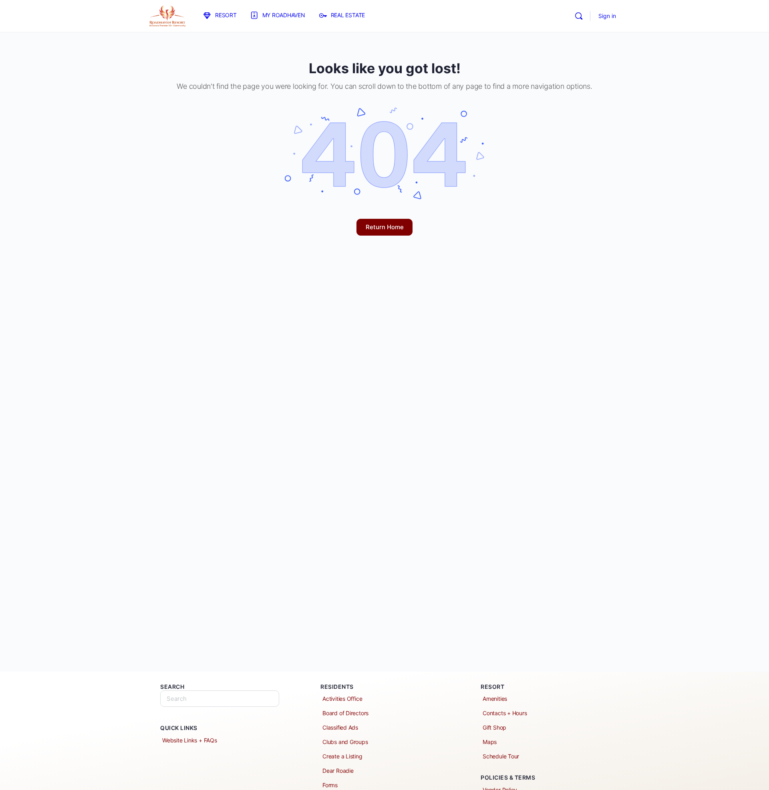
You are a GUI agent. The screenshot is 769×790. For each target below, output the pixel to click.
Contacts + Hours (505, 713)
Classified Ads (340, 727)
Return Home (385, 227)
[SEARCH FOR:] (219, 698)
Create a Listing (342, 756)
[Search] (579, 16)
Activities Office (342, 698)
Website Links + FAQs (189, 740)
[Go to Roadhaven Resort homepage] (167, 15)
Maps (490, 741)
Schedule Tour (501, 756)
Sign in (607, 15)
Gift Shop (494, 727)
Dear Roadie (338, 770)
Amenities (495, 698)
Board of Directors (345, 713)
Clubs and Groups (345, 741)
